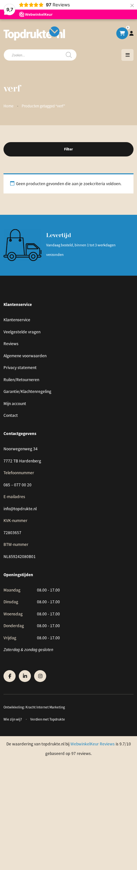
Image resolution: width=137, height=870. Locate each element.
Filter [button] (68, 149)
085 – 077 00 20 (18, 485)
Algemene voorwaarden (25, 356)
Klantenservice (17, 320)
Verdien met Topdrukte (47, 719)
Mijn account (15, 403)
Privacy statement (20, 367)
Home (8, 106)
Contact (11, 415)
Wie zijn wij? (13, 719)
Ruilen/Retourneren (21, 379)
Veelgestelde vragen (22, 332)
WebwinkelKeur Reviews (92, 744)
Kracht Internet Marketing (45, 707)
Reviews (11, 343)
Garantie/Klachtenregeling (27, 391)
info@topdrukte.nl (20, 508)
